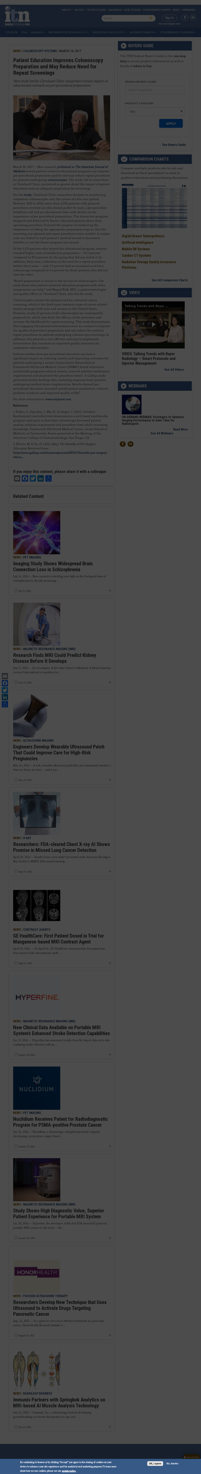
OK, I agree (155, 1463)
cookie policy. (69, 1470)
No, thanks (172, 1463)
